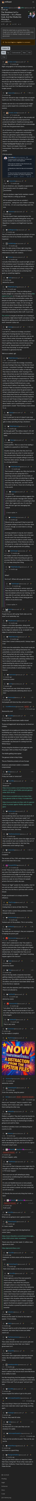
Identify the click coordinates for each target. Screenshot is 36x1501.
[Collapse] (3, 62)
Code (3, 1494)
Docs (3, 1490)
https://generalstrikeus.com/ (11, 1248)
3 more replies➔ (11, 604)
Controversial (16, 52)
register (19, 42)
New (24, 52)
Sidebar (4, 48)
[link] (7, 24)
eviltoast (8, 2)
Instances (4, 1486)
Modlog (3, 1479)
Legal (3, 1482)
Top (8, 52)
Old (29, 52)
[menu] (33, 2)
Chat (3, 57)
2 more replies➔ (11, 512)
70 (3, 24)
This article (5, 315)
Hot (3, 52)
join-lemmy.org (6, 1497)
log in (13, 42)
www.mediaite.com (6, 21)
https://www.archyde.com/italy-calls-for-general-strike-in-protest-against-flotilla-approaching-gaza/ (19, 804)
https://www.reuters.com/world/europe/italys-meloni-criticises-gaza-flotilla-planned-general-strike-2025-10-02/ (18, 790)
